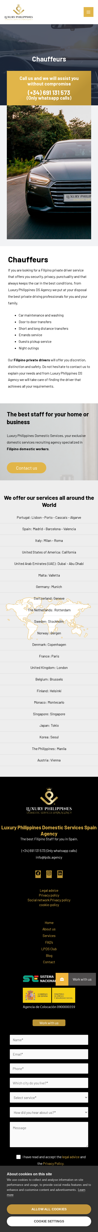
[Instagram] (49, 874)
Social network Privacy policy (49, 900)
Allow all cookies (49, 1209)
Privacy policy (49, 895)
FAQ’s (49, 942)
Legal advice (49, 890)
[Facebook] (38, 874)
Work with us (82, 979)
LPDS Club (49, 949)
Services (49, 935)
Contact (49, 962)
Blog (49, 955)
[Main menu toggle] (88, 12)
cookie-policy (49, 904)
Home (49, 922)
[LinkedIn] (60, 874)
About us (49, 929)
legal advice (71, 1157)
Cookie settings (49, 1221)
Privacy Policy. (53, 1163)
